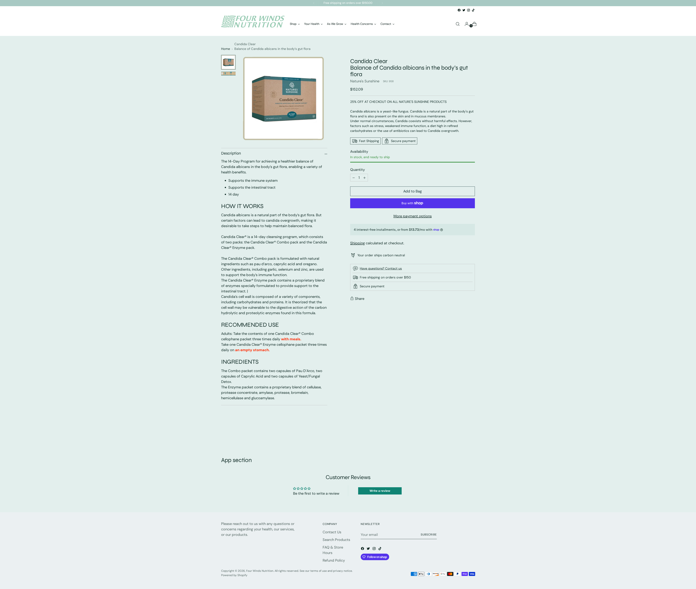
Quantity (357, 169)
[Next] (382, 3)
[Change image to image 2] (228, 73)
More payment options (412, 216)
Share (359, 298)
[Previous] (314, 3)
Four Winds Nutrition (259, 571)
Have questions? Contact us (381, 268)
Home (225, 49)
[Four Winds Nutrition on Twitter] (463, 10)
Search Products (336, 539)
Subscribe (429, 534)
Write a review (380, 491)
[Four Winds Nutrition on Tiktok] (473, 10)
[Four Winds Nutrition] (253, 24)
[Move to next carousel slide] (472, 437)
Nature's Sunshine (364, 81)
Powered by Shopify (234, 575)
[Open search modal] (457, 24)
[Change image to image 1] (228, 62)
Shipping (357, 243)
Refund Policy (334, 560)
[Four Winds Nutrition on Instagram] (468, 10)
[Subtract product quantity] (364, 177)
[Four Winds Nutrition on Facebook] (459, 10)
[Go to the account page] (465, 24)
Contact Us (332, 532)
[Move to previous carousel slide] (463, 437)
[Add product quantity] (353, 177)
